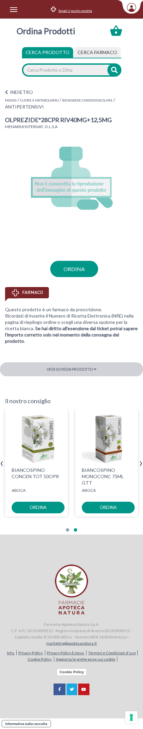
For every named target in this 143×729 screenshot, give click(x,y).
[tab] (97, 52)
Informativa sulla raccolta (26, 724)
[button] (68, 530)
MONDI (11, 100)
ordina (74, 269)
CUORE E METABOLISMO (39, 100)
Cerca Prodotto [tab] (48, 52)
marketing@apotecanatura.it (71, 643)
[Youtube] (83, 689)
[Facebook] (60, 689)
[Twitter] (72, 689)
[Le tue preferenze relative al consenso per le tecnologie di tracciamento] (131, 717)
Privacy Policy (30, 652)
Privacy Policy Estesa (65, 652)
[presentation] (2, 463)
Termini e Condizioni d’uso (112, 652)
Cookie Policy (40, 659)
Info (11, 652)
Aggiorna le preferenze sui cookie (85, 659)
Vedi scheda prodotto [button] (70, 369)
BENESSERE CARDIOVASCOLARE (87, 100)
